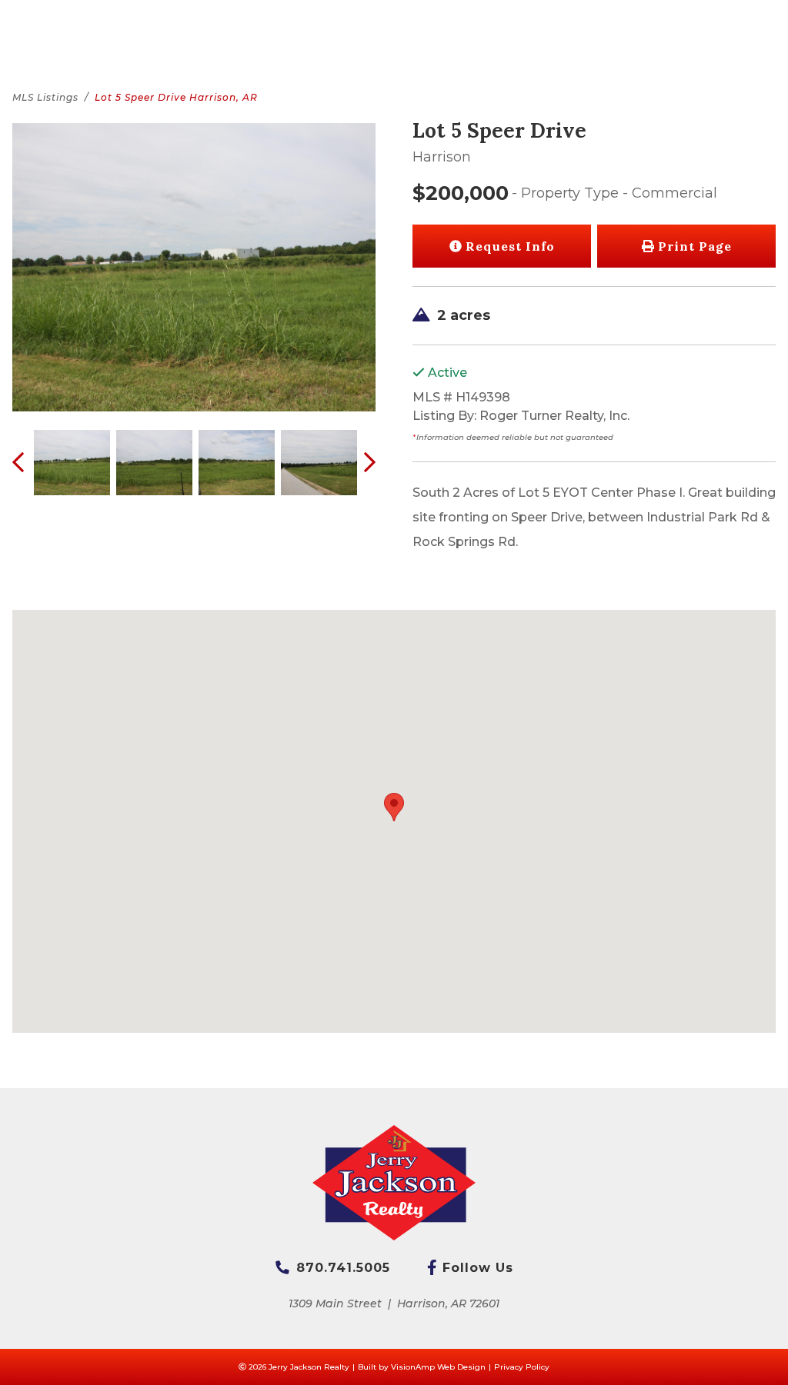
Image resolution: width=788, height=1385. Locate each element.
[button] (686, 246)
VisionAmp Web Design (438, 1367)
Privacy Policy (521, 1367)
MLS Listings (45, 97)
